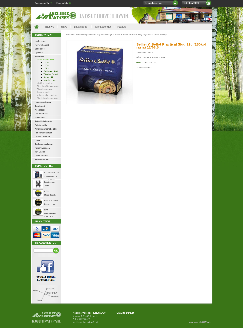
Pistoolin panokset (45, 89)
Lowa (37, 140)
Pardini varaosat (42, 148)
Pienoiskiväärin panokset (48, 86)
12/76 (46, 65)
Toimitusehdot (103, 26)
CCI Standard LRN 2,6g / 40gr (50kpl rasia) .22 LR (51, 176)
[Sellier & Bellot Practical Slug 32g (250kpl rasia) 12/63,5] (99, 103)
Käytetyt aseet (42, 45)
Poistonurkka (41, 125)
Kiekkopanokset (50, 71)
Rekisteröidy (62, 3)
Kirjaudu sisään (42, 3)
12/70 (46, 62)
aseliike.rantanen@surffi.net (85, 322)
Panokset (39, 56)
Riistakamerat (41, 114)
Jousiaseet (40, 49)
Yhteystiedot (81, 26)
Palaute (121, 26)
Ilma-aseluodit (43, 92)
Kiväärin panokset (45, 83)
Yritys (64, 26)
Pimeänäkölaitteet (43, 133)
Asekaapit (39, 110)
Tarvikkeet (40, 106)
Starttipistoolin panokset (47, 98)
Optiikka (39, 52)
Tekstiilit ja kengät (43, 121)
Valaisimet (40, 117)
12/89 (46, 68)
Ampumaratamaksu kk (46, 129)
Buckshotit (48, 77)
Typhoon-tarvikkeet (44, 144)
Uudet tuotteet (41, 155)
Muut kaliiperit (49, 80)
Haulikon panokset (45, 59)
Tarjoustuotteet (42, 159)
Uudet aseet (40, 41)
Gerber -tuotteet (42, 136)
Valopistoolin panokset (47, 95)
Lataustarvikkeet (43, 102)
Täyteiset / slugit (50, 74)
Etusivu (49, 26)
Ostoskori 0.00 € (191, 3)
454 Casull (40, 152)
